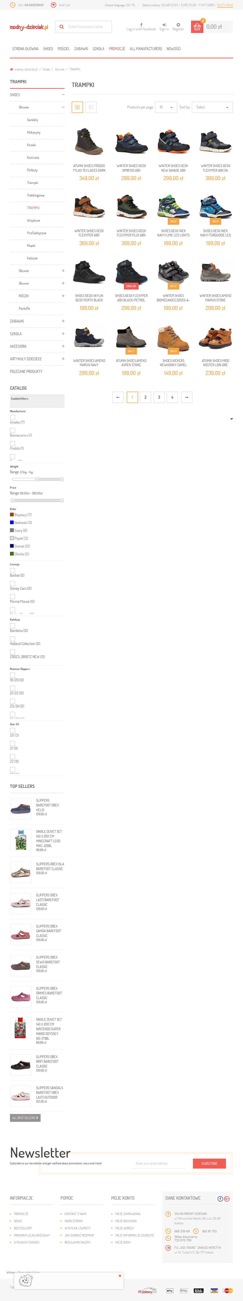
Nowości (174, 48)
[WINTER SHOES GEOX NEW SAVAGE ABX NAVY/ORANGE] (173, 142)
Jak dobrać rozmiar (79, 1235)
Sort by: (185, 106)
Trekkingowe (35, 195)
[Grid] (77, 107)
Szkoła (98, 48)
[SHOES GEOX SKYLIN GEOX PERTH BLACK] (89, 272)
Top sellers (22, 786)
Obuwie (59, 69)
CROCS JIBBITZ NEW (27, 657)
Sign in (164, 28)
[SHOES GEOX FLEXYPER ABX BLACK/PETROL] (131, 272)
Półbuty (32, 170)
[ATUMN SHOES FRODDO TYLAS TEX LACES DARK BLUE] (89, 142)
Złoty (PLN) (225, 5)
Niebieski (23, 522)
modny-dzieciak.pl (26, 69)
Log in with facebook (141, 27)
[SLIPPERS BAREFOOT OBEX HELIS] (20, 808)
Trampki (32, 182)
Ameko (17, 422)
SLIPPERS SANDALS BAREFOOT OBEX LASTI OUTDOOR (49, 1092)
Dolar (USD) (170, 5)
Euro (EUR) (189, 5)
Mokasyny (33, 132)
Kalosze (32, 258)
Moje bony (123, 1242)
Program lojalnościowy (32, 1235)
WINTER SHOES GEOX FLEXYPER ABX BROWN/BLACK (89, 235)
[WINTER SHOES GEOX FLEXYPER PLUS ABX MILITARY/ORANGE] (131, 207)
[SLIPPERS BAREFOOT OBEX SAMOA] (20, 934)
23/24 (17, 706)
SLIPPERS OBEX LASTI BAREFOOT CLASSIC (47, 900)
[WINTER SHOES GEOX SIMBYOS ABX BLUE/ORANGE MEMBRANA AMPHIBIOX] (131, 142)
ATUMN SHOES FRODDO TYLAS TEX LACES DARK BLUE (89, 170)
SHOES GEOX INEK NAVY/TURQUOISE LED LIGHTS (215, 235)
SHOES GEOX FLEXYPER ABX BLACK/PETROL (131, 297)
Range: (14, 472)
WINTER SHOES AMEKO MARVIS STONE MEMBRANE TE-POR (215, 300)
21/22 (17, 693)
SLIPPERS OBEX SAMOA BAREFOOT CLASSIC (48, 931)
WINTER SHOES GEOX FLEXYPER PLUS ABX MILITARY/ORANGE (131, 235)
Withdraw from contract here (23, 1272)
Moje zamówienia (127, 1214)
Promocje (117, 48)
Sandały (32, 119)
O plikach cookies (26, 1242)
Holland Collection (25, 643)
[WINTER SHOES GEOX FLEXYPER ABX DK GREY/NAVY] (215, 142)
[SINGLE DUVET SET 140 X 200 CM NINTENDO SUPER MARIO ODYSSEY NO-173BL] (20, 1028)
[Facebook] (220, 1199)
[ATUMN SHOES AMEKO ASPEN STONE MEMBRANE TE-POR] (131, 337)
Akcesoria (18, 346)
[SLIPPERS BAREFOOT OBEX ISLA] (20, 872)
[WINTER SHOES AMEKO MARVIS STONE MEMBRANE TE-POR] (215, 272)
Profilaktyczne (36, 232)
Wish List (64, 5)
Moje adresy (124, 1228)
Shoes (48, 48)
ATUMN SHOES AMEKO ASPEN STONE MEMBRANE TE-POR (131, 365)
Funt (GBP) (207, 5)
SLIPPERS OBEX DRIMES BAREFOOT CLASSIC (49, 993)
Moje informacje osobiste (134, 1235)
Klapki (31, 245)
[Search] (61, 26)
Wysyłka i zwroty (78, 1228)
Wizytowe (33, 220)
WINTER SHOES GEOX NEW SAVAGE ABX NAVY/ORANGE (173, 170)
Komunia (33, 157)
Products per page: (140, 106)
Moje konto (122, 1198)
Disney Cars (21, 588)
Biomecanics (21, 435)
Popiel (21, 538)
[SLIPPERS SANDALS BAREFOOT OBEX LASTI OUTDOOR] (20, 1096)
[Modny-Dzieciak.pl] (29, 27)
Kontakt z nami (75, 1214)
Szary (20, 530)
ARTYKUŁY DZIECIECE (26, 358)
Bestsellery (23, 1228)
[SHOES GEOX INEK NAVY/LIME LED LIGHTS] (173, 207)
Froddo (17, 448)
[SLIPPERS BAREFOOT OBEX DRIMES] (20, 996)
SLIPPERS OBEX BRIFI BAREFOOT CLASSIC (47, 1061)
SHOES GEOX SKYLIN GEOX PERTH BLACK (89, 297)
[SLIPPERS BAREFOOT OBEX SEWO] (20, 965)
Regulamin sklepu (77, 1242)
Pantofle (24, 308)
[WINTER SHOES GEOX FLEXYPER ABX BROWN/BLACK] (89, 207)
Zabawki (81, 48)
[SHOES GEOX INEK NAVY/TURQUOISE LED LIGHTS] (215, 207)
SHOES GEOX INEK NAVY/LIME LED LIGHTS (173, 232)
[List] (91, 107)
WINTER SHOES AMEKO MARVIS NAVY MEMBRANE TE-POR (89, 365)
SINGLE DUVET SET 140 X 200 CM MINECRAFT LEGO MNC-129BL (49, 838)
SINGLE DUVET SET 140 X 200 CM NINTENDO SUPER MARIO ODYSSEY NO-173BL (49, 1029)
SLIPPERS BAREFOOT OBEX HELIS (47, 805)
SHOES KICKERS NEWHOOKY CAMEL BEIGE (173, 365)
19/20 (17, 680)
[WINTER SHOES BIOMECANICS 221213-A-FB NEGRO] (173, 272)
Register (178, 28)
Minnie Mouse (22, 601)
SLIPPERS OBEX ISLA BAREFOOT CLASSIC (50, 866)
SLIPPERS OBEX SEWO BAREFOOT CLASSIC (48, 962)
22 (14, 761)
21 (14, 748)
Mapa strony (74, 1221)
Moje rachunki (126, 1221)
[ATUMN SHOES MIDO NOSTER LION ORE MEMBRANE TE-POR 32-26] (215, 337)
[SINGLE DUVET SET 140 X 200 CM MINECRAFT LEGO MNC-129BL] (20, 840)
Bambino (19, 630)
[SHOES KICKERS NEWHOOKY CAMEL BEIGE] (173, 337)
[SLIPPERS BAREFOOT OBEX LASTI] (20, 903)
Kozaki (31, 144)
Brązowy (23, 514)
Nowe (18, 1221)
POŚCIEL (64, 48)
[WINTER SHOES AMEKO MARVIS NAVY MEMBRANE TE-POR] (89, 337)
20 (14, 735)
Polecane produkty (26, 371)
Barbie (17, 575)
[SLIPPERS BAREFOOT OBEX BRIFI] (20, 1065)
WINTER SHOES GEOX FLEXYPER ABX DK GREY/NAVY (215, 170)
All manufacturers (146, 48)
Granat (22, 545)
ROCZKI (24, 295)
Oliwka (21, 553)
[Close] (120, 1275)
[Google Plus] (226, 1199)
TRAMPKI (33, 207)
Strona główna (25, 48)
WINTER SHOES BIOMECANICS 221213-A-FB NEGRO (173, 300)
